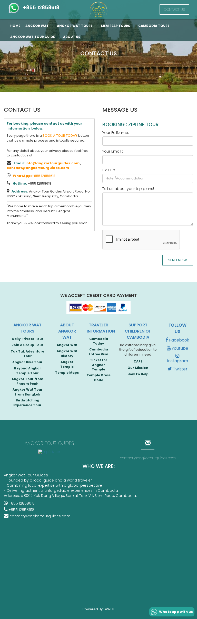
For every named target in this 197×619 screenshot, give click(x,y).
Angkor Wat (37, 26)
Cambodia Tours (154, 26)
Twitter (180, 369)
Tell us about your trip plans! (128, 188)
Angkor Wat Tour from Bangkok (28, 392)
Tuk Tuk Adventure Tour (27, 353)
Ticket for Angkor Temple (98, 364)
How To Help (138, 374)
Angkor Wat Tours (75, 26)
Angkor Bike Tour (27, 362)
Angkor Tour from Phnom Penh (27, 381)
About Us (71, 37)
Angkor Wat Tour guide (33, 37)
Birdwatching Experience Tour (27, 402)
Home (15, 26)
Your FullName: (115, 132)
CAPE (138, 361)
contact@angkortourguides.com (38, 167)
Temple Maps (67, 372)
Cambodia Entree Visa (98, 351)
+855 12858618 (39, 7)
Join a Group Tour (27, 345)
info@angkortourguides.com (52, 163)
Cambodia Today (98, 341)
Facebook (178, 340)
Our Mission (137, 368)
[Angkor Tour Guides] (98, 9)
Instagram (177, 361)
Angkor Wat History (67, 353)
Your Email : (112, 151)
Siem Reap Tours (116, 26)
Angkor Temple (67, 364)
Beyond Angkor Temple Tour (27, 370)
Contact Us (174, 9)
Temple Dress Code (99, 377)
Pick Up (108, 170)
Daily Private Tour (27, 339)
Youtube (179, 348)
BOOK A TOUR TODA (60, 135)
